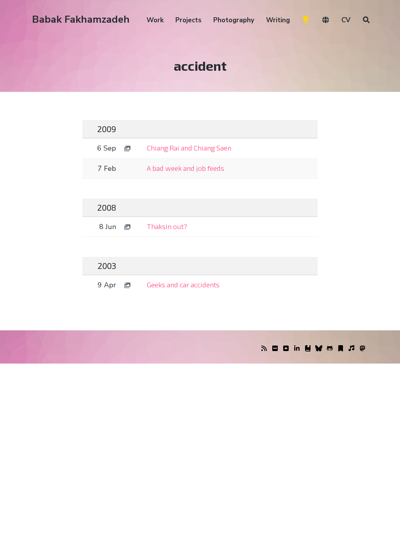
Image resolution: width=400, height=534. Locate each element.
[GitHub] (329, 348)
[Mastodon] (362, 348)
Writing (278, 20)
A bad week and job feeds (185, 168)
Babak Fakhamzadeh (81, 19)
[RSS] (264, 348)
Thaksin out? (167, 226)
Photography (233, 20)
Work (155, 20)
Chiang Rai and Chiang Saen (189, 147)
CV (345, 20)
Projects (188, 20)
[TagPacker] (340, 348)
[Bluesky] (318, 348)
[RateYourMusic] (351, 348)
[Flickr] (275, 348)
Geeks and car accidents (183, 284)
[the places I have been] (285, 348)
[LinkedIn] (296, 348)
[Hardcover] (307, 348)
